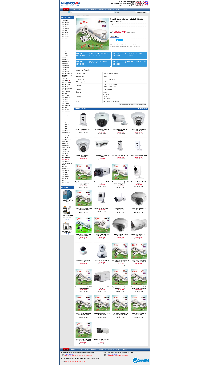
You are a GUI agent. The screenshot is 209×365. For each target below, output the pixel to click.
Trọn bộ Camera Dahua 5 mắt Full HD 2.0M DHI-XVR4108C (138, 287)
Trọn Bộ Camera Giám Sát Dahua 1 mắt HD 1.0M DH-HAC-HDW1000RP (83, 183)
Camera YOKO (65, 143)
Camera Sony (65, 115)
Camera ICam (65, 30)
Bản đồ (146, 1)
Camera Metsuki (65, 24)
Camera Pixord (65, 32)
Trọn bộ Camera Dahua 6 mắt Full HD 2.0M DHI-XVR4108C (120, 314)
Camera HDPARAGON (67, 73)
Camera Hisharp (65, 22)
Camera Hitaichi (65, 124)
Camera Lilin (64, 149)
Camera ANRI (65, 63)
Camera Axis (64, 184)
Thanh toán (109, 9)
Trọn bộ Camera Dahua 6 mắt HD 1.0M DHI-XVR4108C (83, 287)
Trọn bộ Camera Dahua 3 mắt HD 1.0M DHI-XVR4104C (83, 235)
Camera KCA (64, 126)
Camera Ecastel (65, 65)
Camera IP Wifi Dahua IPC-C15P (84, 129)
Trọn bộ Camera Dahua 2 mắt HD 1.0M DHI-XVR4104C (83, 209)
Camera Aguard (65, 182)
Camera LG (64, 107)
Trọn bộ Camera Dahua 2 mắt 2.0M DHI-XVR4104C (102, 235)
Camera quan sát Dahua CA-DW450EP (83, 156)
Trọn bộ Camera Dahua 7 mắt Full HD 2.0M (138, 314)
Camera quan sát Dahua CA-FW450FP (120, 130)
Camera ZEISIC (65, 78)
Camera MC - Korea (66, 117)
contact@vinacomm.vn (69, 354)
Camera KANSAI (65, 40)
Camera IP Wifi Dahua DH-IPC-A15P (83, 261)
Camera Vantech (65, 95)
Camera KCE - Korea (66, 139)
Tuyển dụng (117, 9)
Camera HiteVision (66, 128)
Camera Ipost (65, 44)
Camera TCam (65, 53)
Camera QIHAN (65, 172)
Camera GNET (65, 93)
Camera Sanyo (65, 51)
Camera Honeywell (66, 130)
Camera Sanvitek (65, 176)
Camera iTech (65, 38)
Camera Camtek (65, 28)
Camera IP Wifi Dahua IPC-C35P (120, 155)
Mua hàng (114, 36)
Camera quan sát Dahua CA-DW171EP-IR (139, 130)
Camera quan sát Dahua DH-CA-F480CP (102, 182)
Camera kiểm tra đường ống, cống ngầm (67, 89)
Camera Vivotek (65, 103)
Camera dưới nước (66, 48)
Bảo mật (86, 9)
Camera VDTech (65, 151)
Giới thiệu (73, 9)
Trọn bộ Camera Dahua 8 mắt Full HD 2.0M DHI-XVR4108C (83, 340)
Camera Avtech (65, 101)
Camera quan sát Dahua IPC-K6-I (102, 208)
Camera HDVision (66, 84)
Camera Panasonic (66, 111)
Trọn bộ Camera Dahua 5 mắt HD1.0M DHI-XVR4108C (83, 314)
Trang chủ (66, 9)
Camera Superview (66, 91)
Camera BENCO (65, 80)
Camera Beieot (65, 59)
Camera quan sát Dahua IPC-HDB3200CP (120, 235)
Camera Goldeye (65, 71)
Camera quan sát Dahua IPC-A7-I (102, 260)
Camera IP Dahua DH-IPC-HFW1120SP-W (120, 209)
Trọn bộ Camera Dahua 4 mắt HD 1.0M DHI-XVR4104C (120, 261)
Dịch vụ (80, 9)
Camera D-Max (65, 69)
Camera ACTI (65, 55)
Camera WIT (64, 166)
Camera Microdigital (66, 109)
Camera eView (65, 34)
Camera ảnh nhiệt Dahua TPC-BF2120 (102, 340)
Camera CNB (65, 180)
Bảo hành (93, 9)
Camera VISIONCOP (66, 82)
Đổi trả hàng (101, 9)
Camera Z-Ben (65, 99)
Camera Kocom (65, 113)
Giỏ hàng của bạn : (142, 12)
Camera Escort (65, 122)
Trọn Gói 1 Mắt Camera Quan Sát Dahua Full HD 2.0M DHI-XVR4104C (120, 183)
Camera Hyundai (65, 170)
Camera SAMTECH (66, 26)
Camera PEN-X (65, 86)
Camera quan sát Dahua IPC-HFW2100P (138, 235)
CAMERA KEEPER (66, 168)
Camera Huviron (65, 67)
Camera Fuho (65, 153)
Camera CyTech (65, 161)
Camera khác (65, 174)
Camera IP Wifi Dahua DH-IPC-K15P (138, 182)
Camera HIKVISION (66, 157)
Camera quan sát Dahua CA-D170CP (102, 130)
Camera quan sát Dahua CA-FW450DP (102, 156)
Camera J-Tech (65, 141)
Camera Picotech (65, 137)
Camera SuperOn (65, 121)
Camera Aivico (65, 57)
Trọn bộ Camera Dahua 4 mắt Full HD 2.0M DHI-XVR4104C (132, 104)
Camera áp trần (65, 178)
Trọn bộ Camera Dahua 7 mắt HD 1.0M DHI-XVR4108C (120, 287)
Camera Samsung (66, 105)
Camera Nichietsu (66, 97)
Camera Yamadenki (66, 147)
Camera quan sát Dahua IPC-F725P (102, 287)
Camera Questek (65, 145)
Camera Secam (65, 36)
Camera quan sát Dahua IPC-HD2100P (138, 209)
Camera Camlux (65, 61)
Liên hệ (125, 9)
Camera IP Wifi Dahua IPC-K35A (139, 155)
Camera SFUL (65, 119)
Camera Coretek (65, 135)
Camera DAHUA (65, 159)
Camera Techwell (65, 46)
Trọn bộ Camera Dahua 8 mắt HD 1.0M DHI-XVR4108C (102, 314)
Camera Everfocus (66, 42)
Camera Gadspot (65, 49)
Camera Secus (65, 155)
